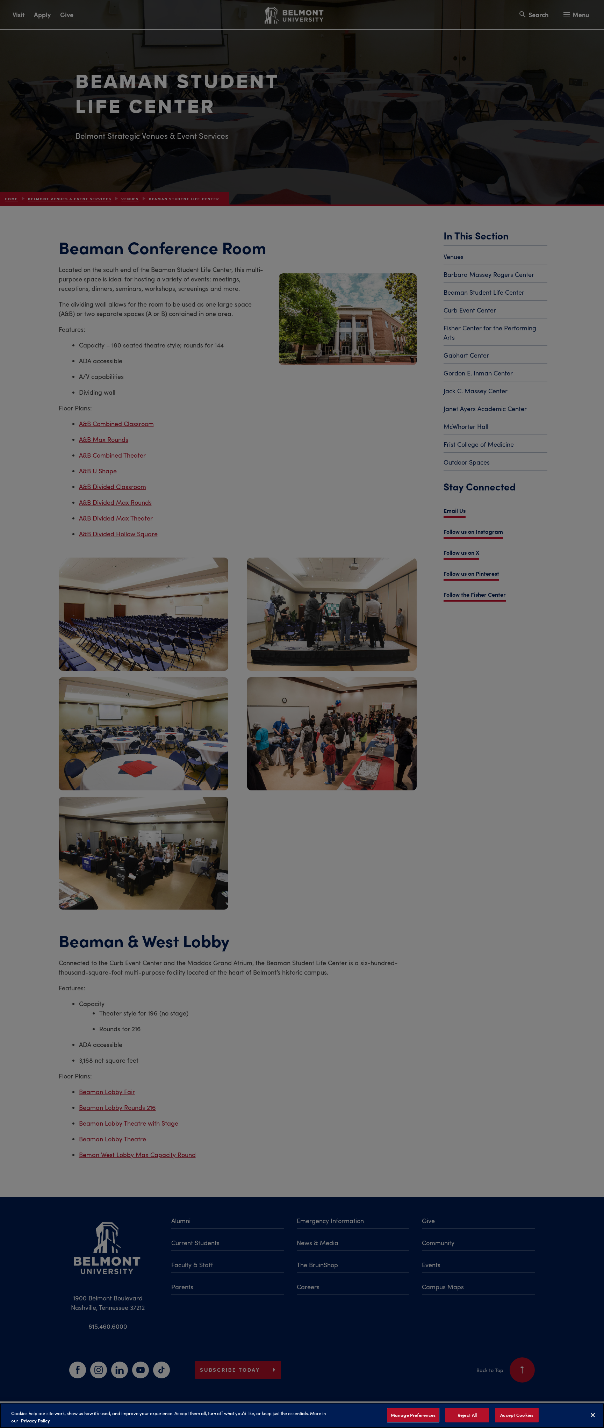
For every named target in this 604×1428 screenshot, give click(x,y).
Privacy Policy (35, 1420)
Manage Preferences (413, 1415)
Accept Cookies (516, 1415)
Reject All (467, 1415)
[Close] (593, 1415)
